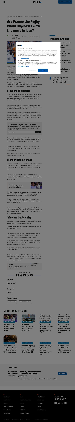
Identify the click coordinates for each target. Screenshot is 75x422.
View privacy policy (25, 58)
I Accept (43, 70)
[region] (38, 58)
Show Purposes (32, 70)
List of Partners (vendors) (23, 66)
